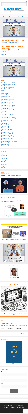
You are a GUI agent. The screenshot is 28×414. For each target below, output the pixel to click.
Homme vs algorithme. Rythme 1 (8, 117)
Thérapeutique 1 (5, 143)
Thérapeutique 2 (5, 144)
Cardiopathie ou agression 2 (7, 99)
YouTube (6, 407)
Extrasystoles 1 (4, 111)
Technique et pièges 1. (6, 140)
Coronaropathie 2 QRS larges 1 (8, 103)
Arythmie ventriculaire (6, 155)
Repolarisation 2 (5, 125)
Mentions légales (8, 405)
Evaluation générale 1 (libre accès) (9, 106)
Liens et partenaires (19, 405)
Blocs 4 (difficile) (5, 94)
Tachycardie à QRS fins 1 (7, 132)
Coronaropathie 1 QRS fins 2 (7, 102)
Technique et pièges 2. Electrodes (9, 141)
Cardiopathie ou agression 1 (7, 97)
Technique (3, 163)
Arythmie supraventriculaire (7, 154)
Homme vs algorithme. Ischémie (8, 115)
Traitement (3, 167)
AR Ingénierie (22, 411)
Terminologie (4, 164)
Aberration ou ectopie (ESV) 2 (8, 84)
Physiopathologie (5, 122)
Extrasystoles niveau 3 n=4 (7, 114)
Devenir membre (13, 50)
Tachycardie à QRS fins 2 (7, 134)
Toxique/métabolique (6, 166)
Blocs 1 (3, 90)
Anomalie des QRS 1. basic (7, 85)
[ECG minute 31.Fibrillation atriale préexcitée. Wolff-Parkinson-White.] (14, 185)
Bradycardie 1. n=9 (5, 96)
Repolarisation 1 (5, 123)
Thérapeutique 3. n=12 (6, 146)
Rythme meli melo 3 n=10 (7, 129)
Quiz (4, 54)
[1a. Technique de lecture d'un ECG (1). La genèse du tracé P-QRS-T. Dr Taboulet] (14, 210)
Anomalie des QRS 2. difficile (7, 87)
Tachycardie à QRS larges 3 (7, 138)
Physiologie (3, 161)
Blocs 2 (3, 91)
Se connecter (5, 50)
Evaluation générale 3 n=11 (7, 109)
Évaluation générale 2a (6, 108)
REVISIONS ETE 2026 (7, 323)
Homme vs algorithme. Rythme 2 (8, 119)
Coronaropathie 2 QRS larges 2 (8, 105)
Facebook (12, 407)
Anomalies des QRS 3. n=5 (7, 88)
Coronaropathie (4, 160)
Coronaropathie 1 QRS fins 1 (7, 100)
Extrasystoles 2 (4, 112)
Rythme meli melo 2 (5, 128)
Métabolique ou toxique (6, 120)
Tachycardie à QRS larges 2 (7, 137)
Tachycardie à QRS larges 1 (7, 135)
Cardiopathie (4, 158)
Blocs (2, 157)
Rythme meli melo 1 (5, 126)
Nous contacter (20, 407)
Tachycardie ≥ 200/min (6, 131)
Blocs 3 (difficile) (5, 93)
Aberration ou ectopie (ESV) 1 (8, 82)
